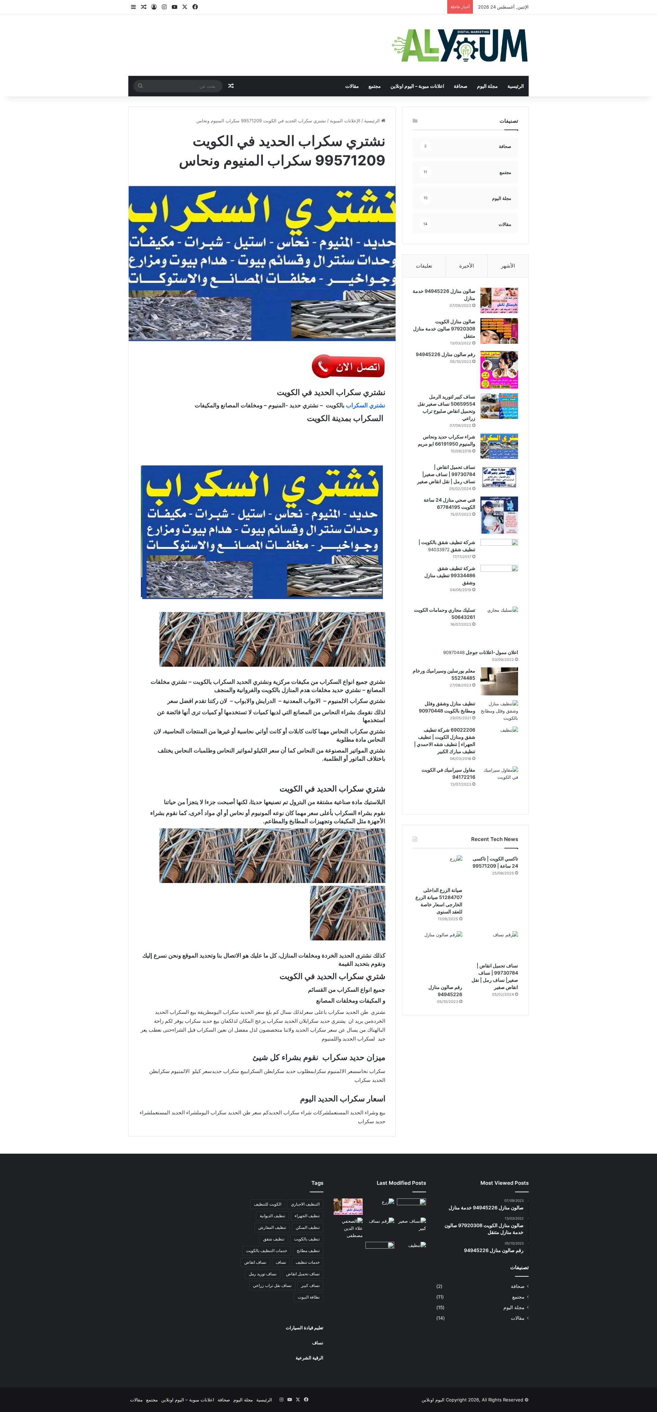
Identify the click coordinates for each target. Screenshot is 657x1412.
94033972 (439, 549)
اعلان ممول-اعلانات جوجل (491, 652)
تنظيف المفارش (272, 1227)
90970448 (454, 652)
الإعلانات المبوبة (345, 120)
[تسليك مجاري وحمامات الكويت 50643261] (499, 625)
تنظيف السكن (308, 1227)
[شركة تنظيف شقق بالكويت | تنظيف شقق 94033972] (499, 549)
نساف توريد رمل (262, 1273)
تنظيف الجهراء (307, 1215)
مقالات (352, 86)
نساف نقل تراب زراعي (272, 1285)
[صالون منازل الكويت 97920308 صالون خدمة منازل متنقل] (499, 331)
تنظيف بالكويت (307, 1238)
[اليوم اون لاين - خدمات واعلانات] (460, 45)
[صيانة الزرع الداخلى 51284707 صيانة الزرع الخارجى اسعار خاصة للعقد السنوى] (437, 869)
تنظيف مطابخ (308, 1250)
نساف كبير (310, 1285)
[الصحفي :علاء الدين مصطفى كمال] (348, 1228)
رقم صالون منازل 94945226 (445, 354)
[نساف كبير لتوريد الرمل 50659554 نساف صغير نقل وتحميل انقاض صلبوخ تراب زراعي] (499, 406)
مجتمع (375, 86)
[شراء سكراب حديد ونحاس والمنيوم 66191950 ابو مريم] (499, 446)
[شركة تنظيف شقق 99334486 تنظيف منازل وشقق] (499, 583)
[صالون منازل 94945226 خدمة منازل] (499, 300)
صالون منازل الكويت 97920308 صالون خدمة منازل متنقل (444, 328)
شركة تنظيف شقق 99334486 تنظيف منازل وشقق (449, 575)
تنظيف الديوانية (272, 1215)
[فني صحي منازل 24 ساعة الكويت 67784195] (499, 515)
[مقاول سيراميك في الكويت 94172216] (499, 785)
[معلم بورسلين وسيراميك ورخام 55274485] (499, 681)
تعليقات (424, 265)
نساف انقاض (255, 1262)
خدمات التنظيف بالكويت (266, 1250)
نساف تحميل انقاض (303, 1273)
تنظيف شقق (273, 1238)
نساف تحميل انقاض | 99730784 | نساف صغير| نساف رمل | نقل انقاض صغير (446, 474)
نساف (281, 1262)
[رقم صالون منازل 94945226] (499, 370)
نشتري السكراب (365, 405)
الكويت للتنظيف (267, 1204)
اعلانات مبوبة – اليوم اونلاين (417, 86)
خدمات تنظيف (308, 1262)
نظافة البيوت (309, 1297)
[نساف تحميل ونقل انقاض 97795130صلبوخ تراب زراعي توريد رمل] (411, 1206)
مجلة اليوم (487, 86)
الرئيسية (515, 86)
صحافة (460, 86)
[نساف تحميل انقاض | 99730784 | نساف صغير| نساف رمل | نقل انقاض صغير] (499, 476)
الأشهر (508, 265)
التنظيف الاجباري (305, 1204)
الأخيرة (466, 265)
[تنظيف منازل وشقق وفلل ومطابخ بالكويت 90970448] (499, 711)
